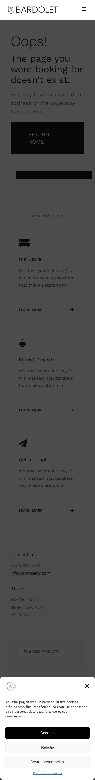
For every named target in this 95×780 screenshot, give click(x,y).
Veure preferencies (47, 761)
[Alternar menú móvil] (84, 9)
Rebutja (47, 747)
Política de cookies (47, 773)
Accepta (47, 732)
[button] (87, 686)
